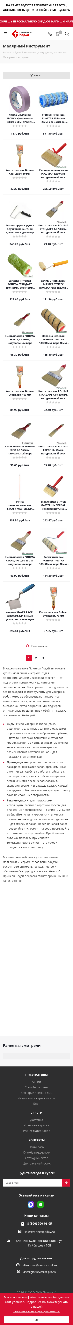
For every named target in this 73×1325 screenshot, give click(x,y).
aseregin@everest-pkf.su (39, 1272)
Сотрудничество (36, 1158)
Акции (36, 1082)
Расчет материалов (36, 1131)
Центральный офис (37, 1163)
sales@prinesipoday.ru (40, 1232)
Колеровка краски (36, 1125)
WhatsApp (40, 1204)
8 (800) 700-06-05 (39, 1223)
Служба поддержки (36, 1152)
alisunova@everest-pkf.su (40, 1265)
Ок (37, 1320)
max (31, 1204)
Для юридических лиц (36, 1093)
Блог (36, 1104)
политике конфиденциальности (36, 1311)
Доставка (36, 1120)
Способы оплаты (36, 1087)
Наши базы (37, 1147)
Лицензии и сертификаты (36, 1098)
